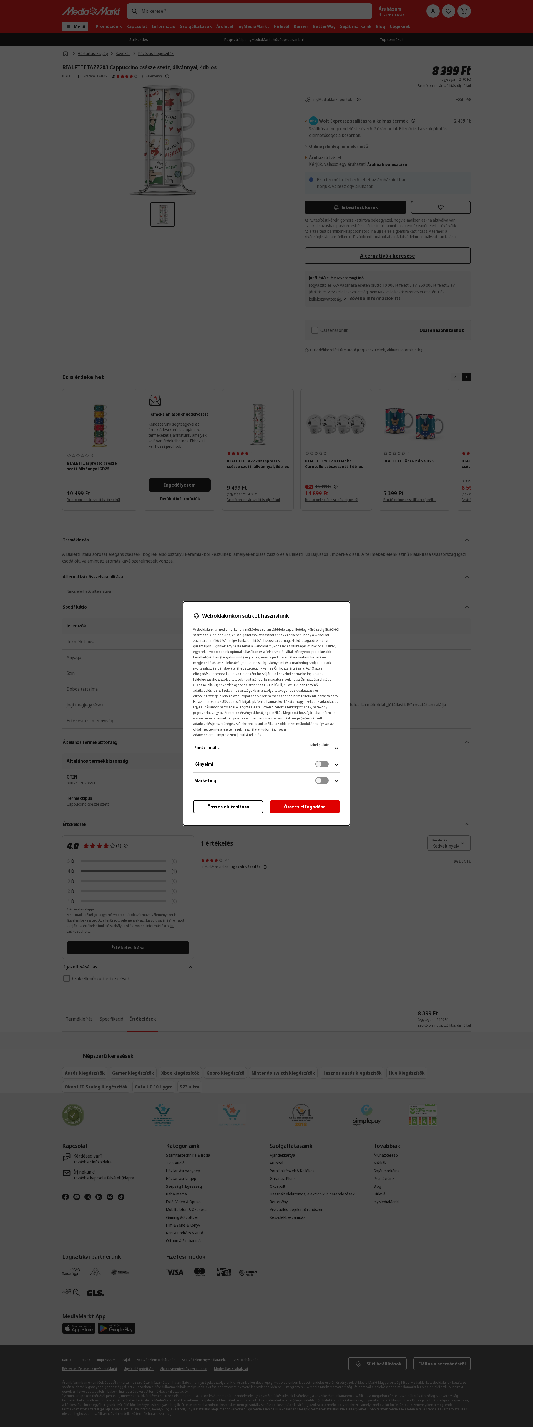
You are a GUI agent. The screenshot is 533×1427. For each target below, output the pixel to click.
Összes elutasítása (228, 807)
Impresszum (226, 734)
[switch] (322, 764)
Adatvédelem (203, 734)
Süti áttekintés (250, 734)
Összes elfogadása (305, 807)
